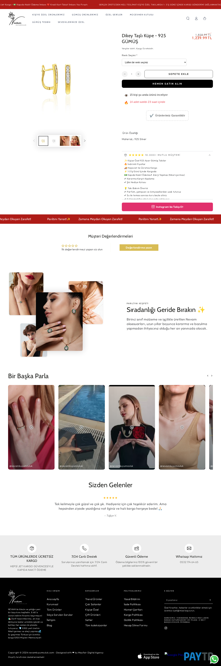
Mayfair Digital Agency (91, 652)
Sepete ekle (179, 74)
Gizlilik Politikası (133, 620)
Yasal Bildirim (132, 599)
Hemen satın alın (167, 83)
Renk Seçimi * (129, 55)
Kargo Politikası (133, 614)
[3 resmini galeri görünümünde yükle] (65, 141)
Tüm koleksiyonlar (96, 625)
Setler (89, 620)
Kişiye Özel (92, 609)
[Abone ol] (211, 600)
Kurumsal (52, 604)
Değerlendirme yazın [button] (139, 247)
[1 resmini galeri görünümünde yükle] (43, 141)
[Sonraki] (84, 141)
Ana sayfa (53, 599)
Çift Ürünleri (92, 614)
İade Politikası (132, 604)
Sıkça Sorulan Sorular (60, 614)
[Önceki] (34, 141)
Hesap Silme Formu (136, 625)
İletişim (51, 620)
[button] (188, 18)
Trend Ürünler (93, 599)
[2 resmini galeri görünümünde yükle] (54, 141)
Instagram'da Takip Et (169, 206)
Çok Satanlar (93, 604)
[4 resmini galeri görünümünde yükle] (75, 141)
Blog (49, 625)
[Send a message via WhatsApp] (214, 659)
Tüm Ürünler (54, 609)
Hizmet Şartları (133, 609)
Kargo (139, 48)
